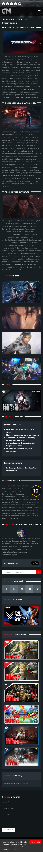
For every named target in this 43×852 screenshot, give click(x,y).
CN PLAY (5, 19)
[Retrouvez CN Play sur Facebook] (7, 3)
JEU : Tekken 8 (16, 19)
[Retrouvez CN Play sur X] (11, 3)
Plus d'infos (14, 849)
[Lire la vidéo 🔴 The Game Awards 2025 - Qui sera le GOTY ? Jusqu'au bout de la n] (21, 615)
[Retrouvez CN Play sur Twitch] (15, 3)
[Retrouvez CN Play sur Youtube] (19, 3)
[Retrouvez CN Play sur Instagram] (3, 3)
